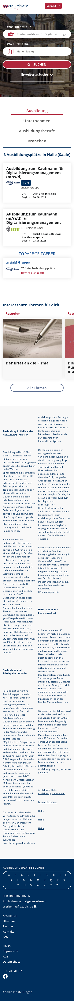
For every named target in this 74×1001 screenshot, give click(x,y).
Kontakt (8, 931)
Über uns (9, 921)
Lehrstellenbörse (47, 802)
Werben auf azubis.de (18, 906)
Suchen (39, 64)
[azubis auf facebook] (5, 976)
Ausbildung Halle (47, 790)
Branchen (37, 141)
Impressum (10, 951)
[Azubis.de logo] (15, 7)
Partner (8, 926)
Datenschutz (11, 961)
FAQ (5, 936)
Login (50, 5)
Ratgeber (13, 313)
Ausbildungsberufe (37, 130)
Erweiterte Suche (35, 74)
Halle (41, 811)
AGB (6, 956)
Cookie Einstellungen (17, 992)
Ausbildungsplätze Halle (51, 793)
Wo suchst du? (18, 44)
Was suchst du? (19, 27)
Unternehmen (36, 120)
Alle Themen (37, 388)
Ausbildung (37, 110)
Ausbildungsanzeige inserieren (24, 901)
